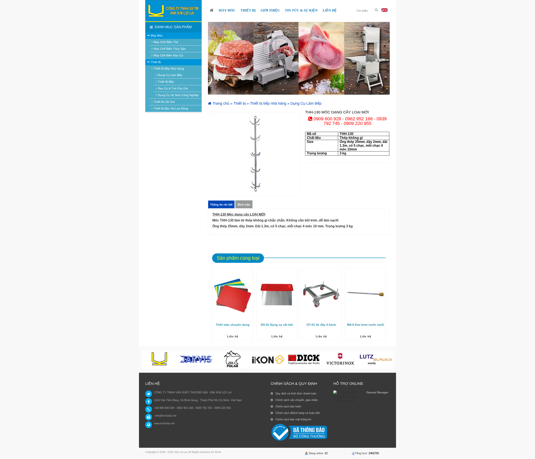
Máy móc (157, 35)
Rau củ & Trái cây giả (173, 88)
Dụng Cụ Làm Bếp (305, 103)
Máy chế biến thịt (166, 42)
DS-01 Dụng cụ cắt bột (277, 324)
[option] (255, 154)
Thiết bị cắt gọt (164, 101)
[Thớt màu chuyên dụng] (232, 294)
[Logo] (173, 10)
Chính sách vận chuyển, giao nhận (296, 400)
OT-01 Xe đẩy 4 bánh (321, 324)
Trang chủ (220, 103)
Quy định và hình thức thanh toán (295, 393)
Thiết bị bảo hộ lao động (171, 108)
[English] (384, 9)
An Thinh (216, 452)
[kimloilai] (160, 359)
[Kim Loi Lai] (211, 10)
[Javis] (196, 359)
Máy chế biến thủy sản (170, 48)
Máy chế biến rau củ (168, 55)
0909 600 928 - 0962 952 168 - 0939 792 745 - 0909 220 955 (349, 121)
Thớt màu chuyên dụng (233, 324)
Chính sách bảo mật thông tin (293, 419)
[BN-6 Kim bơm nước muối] (365, 294)
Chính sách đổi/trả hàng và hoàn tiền (297, 412)
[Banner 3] (299, 58)
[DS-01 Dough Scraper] (277, 294)
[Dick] (304, 359)
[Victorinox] (340, 359)
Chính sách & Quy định (294, 383)
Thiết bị (239, 103)
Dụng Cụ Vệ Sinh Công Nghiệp (178, 95)
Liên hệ (232, 336)
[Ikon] (268, 359)
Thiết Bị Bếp (166, 81)
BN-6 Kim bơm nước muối (365, 324)
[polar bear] (232, 359)
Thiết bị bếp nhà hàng (268, 103)
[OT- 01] (321, 294)
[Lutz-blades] (376, 359)
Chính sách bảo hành (288, 406)
